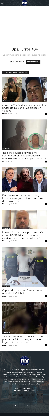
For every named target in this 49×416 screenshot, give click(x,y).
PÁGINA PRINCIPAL (33, 62)
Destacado (6, 101)
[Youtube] (33, 405)
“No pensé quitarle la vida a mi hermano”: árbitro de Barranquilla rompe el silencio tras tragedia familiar (24, 155)
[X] (27, 405)
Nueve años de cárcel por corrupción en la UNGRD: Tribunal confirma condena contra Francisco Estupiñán (23, 235)
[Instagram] (21, 405)
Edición (4, 113)
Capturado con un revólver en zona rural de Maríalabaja (22, 292)
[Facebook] (15, 405)
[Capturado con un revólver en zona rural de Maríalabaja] (24, 267)
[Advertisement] (24, 22)
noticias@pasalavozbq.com (24, 390)
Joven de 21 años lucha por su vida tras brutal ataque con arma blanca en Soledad (24, 107)
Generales (6, 286)
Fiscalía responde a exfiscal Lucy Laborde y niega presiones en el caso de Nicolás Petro (23, 198)
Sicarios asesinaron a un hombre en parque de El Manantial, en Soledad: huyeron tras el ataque (22, 339)
